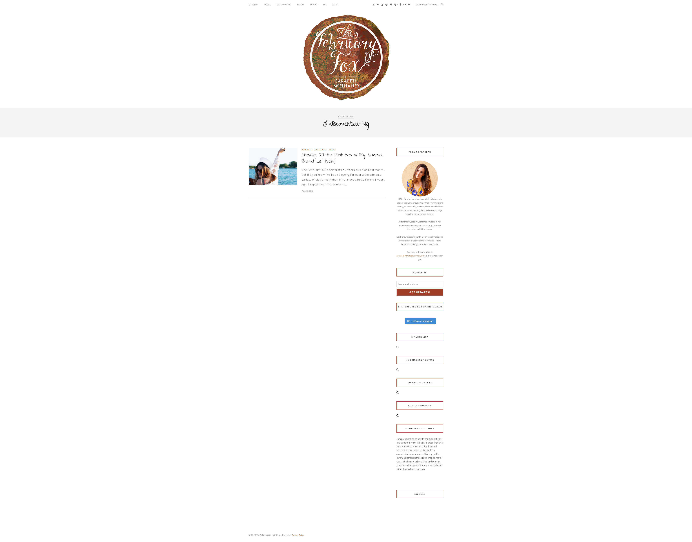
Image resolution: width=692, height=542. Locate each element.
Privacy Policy (298, 535)
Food (335, 4)
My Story (254, 4)
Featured (320, 149)
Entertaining (283, 4)
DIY (325, 4)
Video (332, 149)
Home (267, 4)
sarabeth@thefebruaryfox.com (410, 255)
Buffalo (307, 149)
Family (300, 4)
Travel (314, 4)
